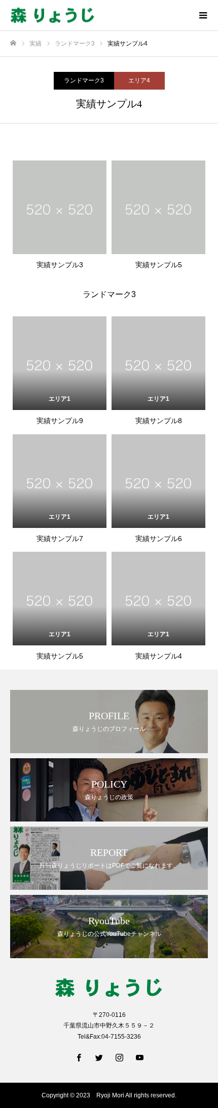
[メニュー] (203, 15)
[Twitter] (99, 1057)
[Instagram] (119, 1057)
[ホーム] (13, 43)
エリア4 (139, 80)
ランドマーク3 (84, 80)
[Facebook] (79, 1057)
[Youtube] (139, 1057)
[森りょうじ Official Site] (99, 15)
